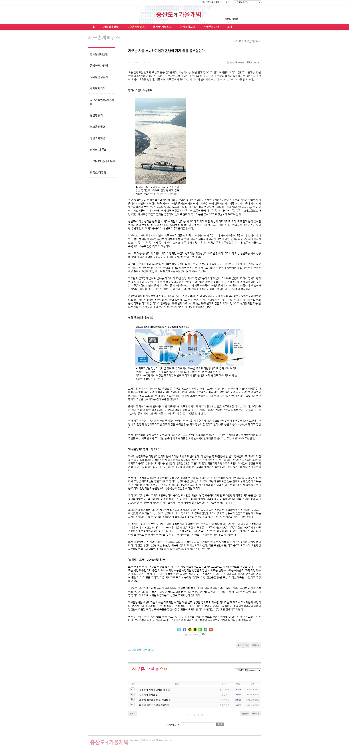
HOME (237, 41)
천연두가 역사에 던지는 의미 (153, 689)
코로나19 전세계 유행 (102, 161)
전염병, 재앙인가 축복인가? (152, 705)
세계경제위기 (97, 88)
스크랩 (241, 62)
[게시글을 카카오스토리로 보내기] (195, 629)
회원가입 (219, 2)
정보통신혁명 (97, 126)
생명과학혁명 (97, 138)
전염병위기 (96, 115)
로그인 (228, 2)
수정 (239, 645)
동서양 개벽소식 (162, 26)
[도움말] (203, 634)
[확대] (255, 62)
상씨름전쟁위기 (99, 77)
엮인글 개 (149, 649)
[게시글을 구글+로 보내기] (211, 629)
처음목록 (244, 713)
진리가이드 (224, 689)
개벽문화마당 (211, 26)
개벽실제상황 (111, 26)
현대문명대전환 (99, 54)
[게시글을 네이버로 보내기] (200, 629)
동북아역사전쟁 (99, 65)
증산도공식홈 (207, 2)
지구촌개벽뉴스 (136, 26)
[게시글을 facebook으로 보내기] (184, 629)
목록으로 (255, 645)
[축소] (259, 62)
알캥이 (224, 694)
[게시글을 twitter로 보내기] (179, 629)
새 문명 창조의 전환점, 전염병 (153, 700)
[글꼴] (249, 62)
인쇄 (232, 62)
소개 (229, 26)
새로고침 (255, 713)
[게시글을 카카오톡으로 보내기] (190, 629)
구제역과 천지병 (147, 694)
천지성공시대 (187, 26)
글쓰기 (132, 713)
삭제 (246, 645)
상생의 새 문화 (98, 149)
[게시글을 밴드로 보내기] (205, 629)
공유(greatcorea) (192, 634)
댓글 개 (136, 649)
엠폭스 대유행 (98, 172)
